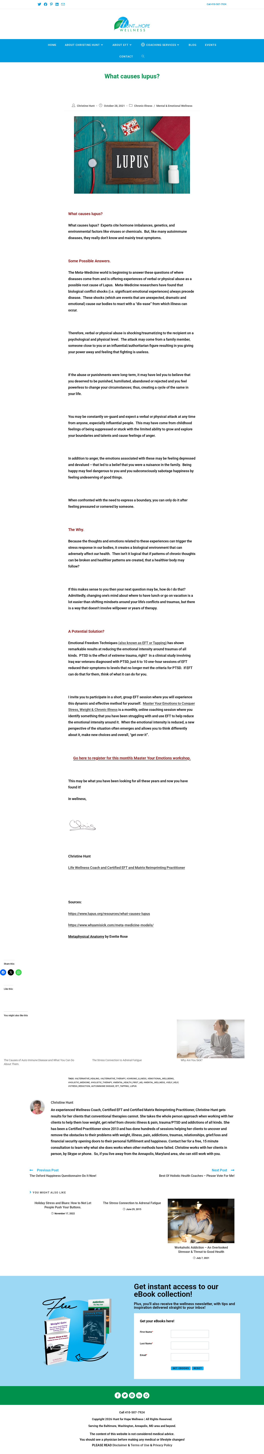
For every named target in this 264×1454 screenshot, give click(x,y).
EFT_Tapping (122, 1086)
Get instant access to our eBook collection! (176, 1290)
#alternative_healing (87, 1078)
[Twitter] (125, 1395)
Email (143, 1355)
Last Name (146, 1343)
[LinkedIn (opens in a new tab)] (57, 4)
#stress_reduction (79, 1086)
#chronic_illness (136, 1078)
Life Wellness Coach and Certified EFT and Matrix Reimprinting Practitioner (126, 868)
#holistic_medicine (79, 1082)
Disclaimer (119, 1445)
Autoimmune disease (102, 1086)
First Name (146, 1332)
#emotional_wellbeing (161, 1078)
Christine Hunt (86, 105)
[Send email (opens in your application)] (63, 5)
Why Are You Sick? (192, 1060)
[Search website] (143, 56)
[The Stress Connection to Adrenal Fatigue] (130, 1039)
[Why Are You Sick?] (219, 1039)
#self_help (172, 1082)
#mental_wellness (154, 1082)
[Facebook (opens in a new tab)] (45, 4)
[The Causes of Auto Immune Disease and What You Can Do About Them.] (42, 1039)
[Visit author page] (37, 1107)
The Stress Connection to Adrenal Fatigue (117, 1060)
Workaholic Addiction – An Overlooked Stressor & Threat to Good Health (201, 1250)
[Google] (146, 1395)
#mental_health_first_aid (127, 1082)
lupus (133, 1086)
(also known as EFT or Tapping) (142, 643)
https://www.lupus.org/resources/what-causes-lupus (109, 914)
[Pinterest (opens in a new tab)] (51, 4)
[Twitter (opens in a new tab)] (40, 4)
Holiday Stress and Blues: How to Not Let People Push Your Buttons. (63, 1205)
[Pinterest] (132, 1395)
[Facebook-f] (118, 1395)
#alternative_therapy (112, 1078)
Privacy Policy (162, 1445)
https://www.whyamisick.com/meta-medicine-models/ (111, 925)
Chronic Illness (143, 105)
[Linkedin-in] (139, 1395)
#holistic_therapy (101, 1082)
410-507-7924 (135, 1412)
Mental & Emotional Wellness (174, 105)
